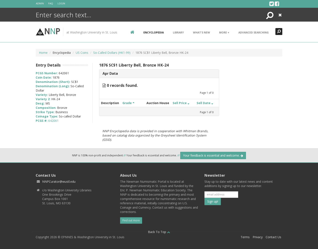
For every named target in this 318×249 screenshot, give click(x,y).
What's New (201, 32)
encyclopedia (153, 32)
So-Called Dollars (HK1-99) (111, 53)
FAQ (50, 3)
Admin (40, 3)
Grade (127, 103)
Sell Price (180, 103)
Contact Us (273, 237)
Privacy (258, 237)
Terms (245, 237)
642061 (53, 121)
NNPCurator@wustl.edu (58, 181)
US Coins (82, 53)
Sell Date (204, 103)
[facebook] (277, 3)
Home (43, 53)
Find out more (131, 220)
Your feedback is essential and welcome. (212, 155)
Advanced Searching (253, 32)
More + (224, 32)
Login (61, 3)
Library (178, 32)
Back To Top (157, 232)
